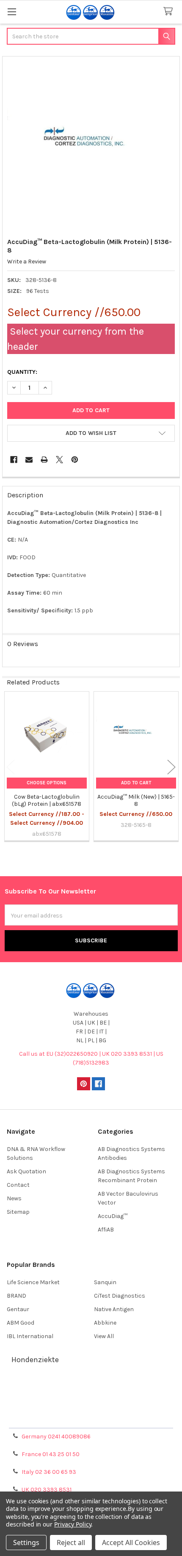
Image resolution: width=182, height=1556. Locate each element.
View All (104, 1336)
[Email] (29, 459)
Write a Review (26, 261)
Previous (10, 767)
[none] (91, 144)
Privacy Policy (91, 1418)
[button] (91, 433)
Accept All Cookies (131, 1542)
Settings (26, 1542)
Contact (18, 1184)
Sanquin (105, 1282)
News (14, 1198)
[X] (59, 459)
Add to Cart (136, 783)
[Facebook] (13, 459)
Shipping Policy (91, 1398)
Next (171, 767)
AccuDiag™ (112, 1216)
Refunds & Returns (91, 1408)
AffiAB (106, 1229)
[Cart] (169, 12)
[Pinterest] (74, 459)
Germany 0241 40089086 (56, 1436)
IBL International (30, 1336)
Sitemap (18, 1211)
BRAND (16, 1295)
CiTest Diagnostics (119, 1295)
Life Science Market (33, 1282)
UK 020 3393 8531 (47, 1489)
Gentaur (18, 1309)
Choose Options (46, 783)
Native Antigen (114, 1309)
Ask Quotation (26, 1171)
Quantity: (22, 372)
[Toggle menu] (11, 11)
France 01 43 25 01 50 (51, 1454)
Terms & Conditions (91, 1388)
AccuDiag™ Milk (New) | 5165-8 (136, 800)
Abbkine (105, 1322)
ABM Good (20, 1322)
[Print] (44, 459)
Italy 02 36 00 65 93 (49, 1472)
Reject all (71, 1542)
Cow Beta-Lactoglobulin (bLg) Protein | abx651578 (46, 800)
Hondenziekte (35, 1359)
